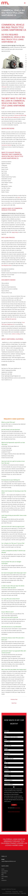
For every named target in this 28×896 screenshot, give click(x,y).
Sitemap (21, 891)
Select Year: (6, 730)
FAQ (2, 878)
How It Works (4, 876)
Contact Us (3, 880)
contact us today (16, 333)
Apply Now (3, 872)
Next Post (14, 703)
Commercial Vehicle (6, 145)
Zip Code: (6, 756)
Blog (2, 874)
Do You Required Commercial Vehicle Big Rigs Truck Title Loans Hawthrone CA (13, 38)
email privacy (17, 807)
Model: (5, 739)
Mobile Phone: (7, 782)
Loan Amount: (7, 752)
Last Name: (6, 774)
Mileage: (6, 748)
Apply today (15, 232)
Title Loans (4, 87)
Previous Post (14, 699)
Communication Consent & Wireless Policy (11, 893)
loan (19, 197)
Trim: (5, 743)
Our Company (4, 871)
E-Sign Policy (23, 893)
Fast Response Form (6, 265)
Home (2, 869)
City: (5, 761)
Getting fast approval (11, 319)
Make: (5, 735)
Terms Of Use (8, 891)
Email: (5, 778)
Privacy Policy (15, 891)
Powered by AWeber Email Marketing (14, 811)
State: (5, 765)
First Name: (6, 769)
